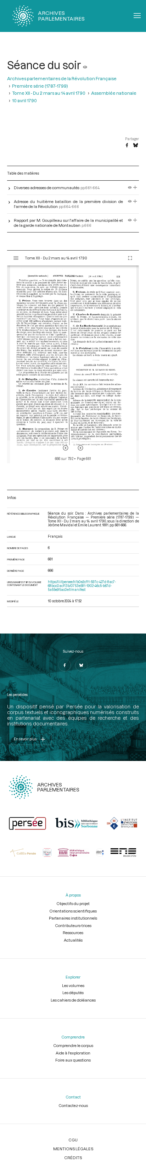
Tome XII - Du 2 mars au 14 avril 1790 (48, 93)
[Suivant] (80, 447)
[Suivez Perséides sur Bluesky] (81, 665)
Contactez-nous (73, 1105)
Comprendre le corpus (73, 1045)
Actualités (73, 940)
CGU (73, 1140)
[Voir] (85, 65)
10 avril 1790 (24, 100)
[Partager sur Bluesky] (135, 145)
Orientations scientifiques (73, 911)
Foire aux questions (73, 1060)
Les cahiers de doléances (73, 1000)
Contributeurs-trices (73, 925)
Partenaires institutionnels (73, 918)
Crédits (73, 1157)
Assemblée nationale (113, 93)
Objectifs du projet (73, 903)
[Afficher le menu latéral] (16, 258)
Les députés (73, 992)
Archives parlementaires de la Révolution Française (62, 78)
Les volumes (73, 985)
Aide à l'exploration (73, 1053)
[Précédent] (65, 447)
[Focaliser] (135, 187)
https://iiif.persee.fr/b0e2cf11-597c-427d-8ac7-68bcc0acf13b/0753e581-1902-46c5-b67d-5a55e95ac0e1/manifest (82, 586)
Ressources (73, 932)
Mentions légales (73, 1148)
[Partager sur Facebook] (127, 145)
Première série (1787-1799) (40, 85)
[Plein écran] (130, 258)
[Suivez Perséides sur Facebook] (64, 665)
